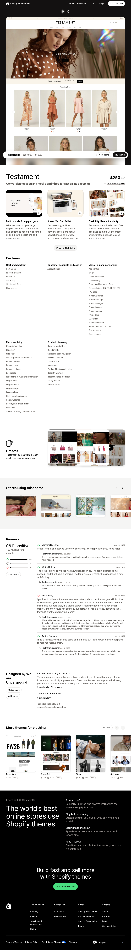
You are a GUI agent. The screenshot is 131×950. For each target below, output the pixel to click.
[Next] (123, 488)
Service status (109, 926)
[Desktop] (63, 11)
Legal (104, 921)
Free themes (60, 916)
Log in (102, 3)
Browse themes (76, 3)
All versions (56, 687)
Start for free (116, 3)
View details (43, 687)
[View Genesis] (62, 448)
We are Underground (116, 183)
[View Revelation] (78, 448)
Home (33, 929)
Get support (14, 690)
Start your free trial (65, 886)
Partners (106, 916)
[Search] (94, 4)
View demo (104, 155)
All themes (13, 696)
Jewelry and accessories (36, 922)
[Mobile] (68, 11)
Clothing (34, 911)
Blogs (81, 926)
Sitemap (73, 942)
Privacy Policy (32, 942)
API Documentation (87, 916)
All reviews (13, 574)
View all (106, 727)
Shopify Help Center (87, 911)
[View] (21, 506)
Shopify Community (87, 921)
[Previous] (117, 488)
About (105, 911)
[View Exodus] (94, 448)
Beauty (33, 916)
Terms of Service (14, 942)
